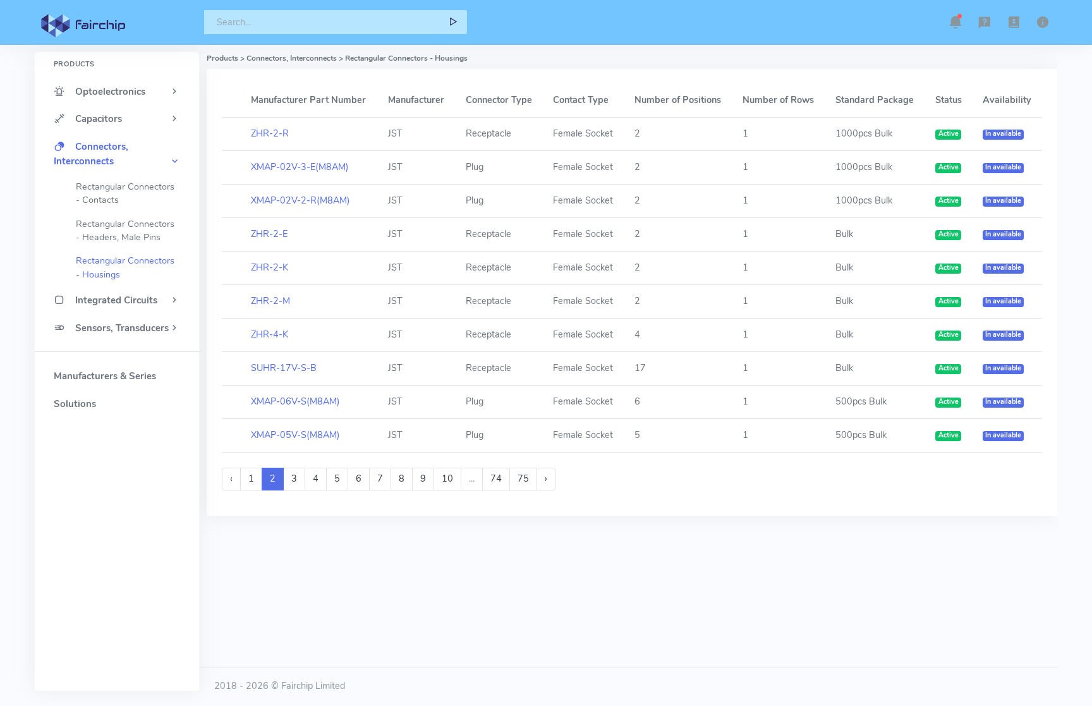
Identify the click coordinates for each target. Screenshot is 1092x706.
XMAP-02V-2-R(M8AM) (300, 200)
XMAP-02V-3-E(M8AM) (300, 167)
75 (523, 478)
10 (447, 478)
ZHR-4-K (269, 334)
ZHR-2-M (270, 301)
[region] (117, 349)
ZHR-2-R (270, 133)
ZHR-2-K (269, 267)
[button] (955, 22)
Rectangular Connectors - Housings (125, 267)
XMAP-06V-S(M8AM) (295, 401)
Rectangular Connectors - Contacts (125, 193)
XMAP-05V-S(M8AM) (295, 435)
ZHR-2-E (269, 234)
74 (496, 478)
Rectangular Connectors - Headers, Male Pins (125, 230)
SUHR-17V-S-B (284, 368)
